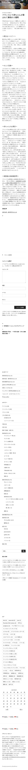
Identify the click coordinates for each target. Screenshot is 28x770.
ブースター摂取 (8, 662)
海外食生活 (7, 496)
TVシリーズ (7, 482)
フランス (4, 412)
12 (17, 698)
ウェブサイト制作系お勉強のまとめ (11, 390)
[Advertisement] (14, 236)
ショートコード (8, 420)
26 (17, 703)
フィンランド (5, 409)
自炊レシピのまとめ (7, 387)
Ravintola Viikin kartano (9, 623)
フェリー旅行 (7, 458)
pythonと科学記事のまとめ (9, 384)
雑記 (3, 544)
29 (3, 706)
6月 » (21, 709)
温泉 (5, 476)
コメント (5, 269)
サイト (4, 299)
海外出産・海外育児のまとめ (9, 212)
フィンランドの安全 (9, 651)
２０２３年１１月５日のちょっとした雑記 (13, 570)
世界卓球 (18, 670)
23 (7, 703)
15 (3, 701)
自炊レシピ (8, 504)
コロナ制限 (18, 637)
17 (10, 701)
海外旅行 (17, 678)
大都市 (5, 467)
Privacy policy (5, 397)
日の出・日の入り (8, 473)
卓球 (5, 676)
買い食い (8, 507)
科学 (3, 526)
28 (24, 703)
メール (4, 292)
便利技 (13, 673)
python (5, 534)
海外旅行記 (5, 433)
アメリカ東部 (7, 441)
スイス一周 (7, 447)
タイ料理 (6, 645)
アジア (5, 438)
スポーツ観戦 (7, 488)
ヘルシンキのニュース (9, 665)
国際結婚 (6, 490)
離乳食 (5, 523)
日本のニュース (8, 678)
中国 (3, 424)
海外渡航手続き (6, 514)
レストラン (8, 502)
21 (24, 701)
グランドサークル (8, 444)
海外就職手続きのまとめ (8, 381)
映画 (5, 493)
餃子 (11, 684)
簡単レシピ (6, 681)
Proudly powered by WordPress (9, 766)
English (5, 716)
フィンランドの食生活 (10, 659)
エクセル (6, 537)
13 (21, 698)
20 (21, 701)
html (5, 529)
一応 (11, 670)
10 (10, 698)
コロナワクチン (8, 637)
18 (14, 701)
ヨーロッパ (7, 461)
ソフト (21, 642)
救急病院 (20, 676)
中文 (17, 716)
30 (7, 706)
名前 (3, 285)
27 (21, 703)
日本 (3, 427)
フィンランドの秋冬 (9, 656)
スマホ (14, 642)
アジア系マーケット (18, 625)
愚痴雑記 (12, 676)
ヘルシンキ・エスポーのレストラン (11, 393)
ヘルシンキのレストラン (10, 667)
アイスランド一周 (8, 435)
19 (17, 701)
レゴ (5, 670)
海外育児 (4, 517)
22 (3, 703)
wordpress (6, 417)
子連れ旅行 (7, 470)
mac (19, 620)
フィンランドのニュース (10, 648)
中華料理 (6, 673)
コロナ (12, 634)
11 (14, 698)
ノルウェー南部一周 (9, 453)
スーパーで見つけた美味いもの (14, 499)
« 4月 (7, 709)
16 (7, 701)
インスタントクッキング (10, 628)
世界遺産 (6, 464)
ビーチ (5, 456)
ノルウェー (7, 450)
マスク (22, 667)
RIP (20, 623)
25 (14, 703)
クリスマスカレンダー (17, 631)
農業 (5, 511)
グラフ (5, 634)
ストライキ (6, 642)
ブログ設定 (5, 415)
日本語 (12, 716)
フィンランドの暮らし (10, 653)
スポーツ (6, 485)
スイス (16, 639)
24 (10, 703)
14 (24, 698)
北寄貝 (20, 673)
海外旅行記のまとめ (7, 375)
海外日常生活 (5, 479)
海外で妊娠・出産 (6, 430)
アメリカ (4, 406)
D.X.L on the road (11, 2)
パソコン (6, 540)
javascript (6, 531)
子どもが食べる (8, 520)
